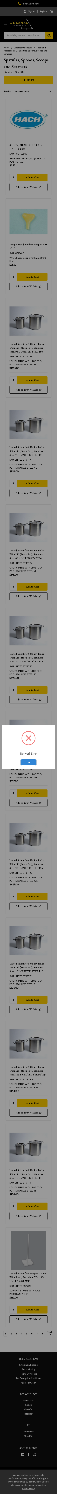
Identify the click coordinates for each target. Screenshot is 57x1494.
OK (28, 762)
